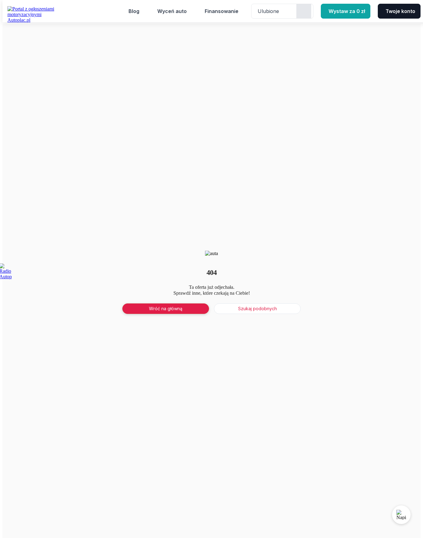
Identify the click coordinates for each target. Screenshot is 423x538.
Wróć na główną (165, 308)
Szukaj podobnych (257, 308)
